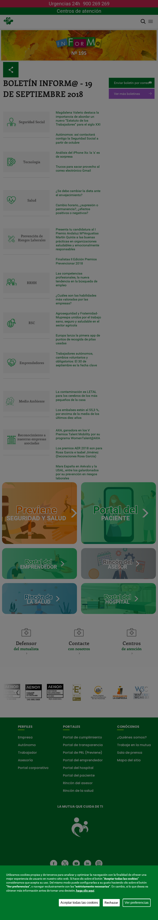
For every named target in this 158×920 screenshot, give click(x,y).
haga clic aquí (85, 890)
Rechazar (111, 903)
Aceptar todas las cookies (79, 902)
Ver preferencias (137, 902)
